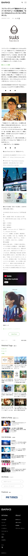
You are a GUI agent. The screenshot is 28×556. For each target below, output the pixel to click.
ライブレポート (4, 531)
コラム (2, 534)
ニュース (3, 522)
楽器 (2, 537)
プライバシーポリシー (20, 528)
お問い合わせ (18, 522)
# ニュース (3, 351)
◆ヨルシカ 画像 (5, 65)
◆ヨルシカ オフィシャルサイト (11, 329)
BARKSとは (18, 519)
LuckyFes (3, 540)
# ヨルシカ (3, 348)
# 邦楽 (2, 353)
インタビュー (4, 528)
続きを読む (24, 340)
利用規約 (17, 525)
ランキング (3, 525)
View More (14, 334)
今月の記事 (3, 519)
